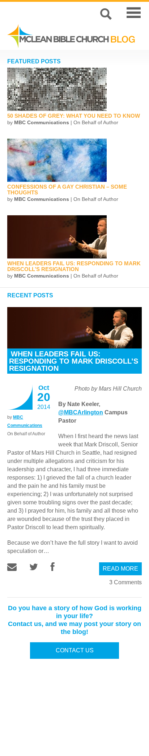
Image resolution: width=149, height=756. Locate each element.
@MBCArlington (80, 412)
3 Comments (125, 582)
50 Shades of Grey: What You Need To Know (73, 116)
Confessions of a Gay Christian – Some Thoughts (67, 189)
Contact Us (75, 650)
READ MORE (120, 569)
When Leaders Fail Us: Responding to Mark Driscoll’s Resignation (74, 266)
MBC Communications (41, 122)
